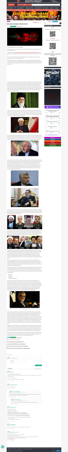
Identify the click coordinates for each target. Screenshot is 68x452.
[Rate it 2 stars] (34, 22)
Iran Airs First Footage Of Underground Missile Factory (15, 341)
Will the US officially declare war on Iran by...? (52, 131)
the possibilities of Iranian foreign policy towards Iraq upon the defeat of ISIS (27, 52)
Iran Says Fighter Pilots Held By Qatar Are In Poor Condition (16, 344)
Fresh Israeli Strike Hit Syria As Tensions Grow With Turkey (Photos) (17, 346)
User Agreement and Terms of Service (27, 449)
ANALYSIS (8, 21)
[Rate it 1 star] (33, 22)
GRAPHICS (52, 139)
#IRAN (11, 21)
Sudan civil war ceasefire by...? (52, 126)
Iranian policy (18, 339)
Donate (11, 4)
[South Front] (34, 1)
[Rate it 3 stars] (35, 22)
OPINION (53, 140)
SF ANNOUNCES (52, 144)
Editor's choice (15, 21)
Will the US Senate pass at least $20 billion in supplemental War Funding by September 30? (52, 116)
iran (9, 339)
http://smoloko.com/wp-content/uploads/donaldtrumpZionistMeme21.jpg (18, 415)
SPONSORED (53, 145)
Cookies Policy (20, 449)
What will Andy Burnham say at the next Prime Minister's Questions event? (52, 111)
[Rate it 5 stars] (36, 22)
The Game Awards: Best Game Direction (53, 121)
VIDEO (52, 142)
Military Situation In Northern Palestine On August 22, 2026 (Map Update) (18, 348)
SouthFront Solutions (10, 449)
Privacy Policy (15, 449)
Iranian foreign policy (13, 339)
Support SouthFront (13, 26)
